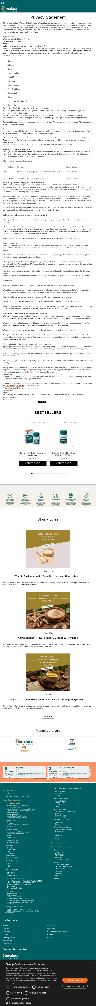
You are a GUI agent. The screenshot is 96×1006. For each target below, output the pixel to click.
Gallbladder (11, 853)
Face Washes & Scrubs (63, 866)
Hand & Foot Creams (14, 897)
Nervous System (60, 809)
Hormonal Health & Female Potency (68, 788)
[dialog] (48, 983)
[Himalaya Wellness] (24, 742)
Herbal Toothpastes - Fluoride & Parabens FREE (24, 881)
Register (6, 929)
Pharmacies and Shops (57, 932)
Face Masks (59, 870)
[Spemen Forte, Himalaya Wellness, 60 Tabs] (64, 436)
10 (54, 473)
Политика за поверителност (30, 983)
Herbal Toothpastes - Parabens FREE (20, 883)
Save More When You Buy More (17, 796)
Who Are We (35, 372)
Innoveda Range (13, 814)
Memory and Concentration (65, 812)
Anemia (9, 835)
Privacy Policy (9, 938)
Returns (6, 932)
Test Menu (7, 941)
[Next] (72, 444)
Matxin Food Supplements (16, 816)
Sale (7, 794)
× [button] (93, 963)
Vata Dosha (11, 872)
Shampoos (59, 852)
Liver (8, 851)
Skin (8, 867)
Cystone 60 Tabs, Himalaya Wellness (32, 454)
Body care (9, 891)
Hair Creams (59, 856)
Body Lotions (11, 895)
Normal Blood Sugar (13, 858)
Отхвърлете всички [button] (75, 986)
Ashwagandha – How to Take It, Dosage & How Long (48, 638)
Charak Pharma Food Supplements (20, 811)
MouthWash (11, 886)
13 (61, 473)
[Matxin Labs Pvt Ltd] (72, 749)
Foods (57, 839)
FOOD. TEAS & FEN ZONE (15, 879)
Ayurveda (51, 929)
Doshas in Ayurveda (13, 870)
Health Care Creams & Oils (17, 899)
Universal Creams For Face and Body (20, 900)
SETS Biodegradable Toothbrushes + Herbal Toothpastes (22, 912)
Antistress (58, 813)
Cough (57, 796)
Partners (50, 935)
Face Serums (59, 868)
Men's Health (10, 821)
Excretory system (12, 840)
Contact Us (7, 944)
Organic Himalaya (13, 807)
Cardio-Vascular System (62, 827)
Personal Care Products (61, 847)
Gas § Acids (11, 850)
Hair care (57, 850)
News (49, 938)
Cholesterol (59, 831)
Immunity (58, 794)
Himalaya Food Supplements (17, 805)
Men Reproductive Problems (17, 825)
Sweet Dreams (60, 815)
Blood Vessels (12, 837)
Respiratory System (61, 799)
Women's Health (12, 829)
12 (59, 473)
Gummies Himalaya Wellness (17, 818)
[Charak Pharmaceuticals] (72, 742)
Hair (8, 865)
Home (5, 926)
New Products (56, 843)
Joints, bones (10, 855)
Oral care (57, 878)
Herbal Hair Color (61, 859)
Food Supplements (11, 800)
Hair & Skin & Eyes (13, 861)
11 (57, 473)
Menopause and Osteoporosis (18, 832)
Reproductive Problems (15, 834)
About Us (51, 926)
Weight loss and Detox (62, 820)
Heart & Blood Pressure (63, 829)
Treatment (58, 873)
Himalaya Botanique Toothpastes (19, 884)
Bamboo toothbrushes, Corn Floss (19, 909)
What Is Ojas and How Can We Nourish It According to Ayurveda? (48, 699)
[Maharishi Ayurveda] (24, 749)
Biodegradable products (14, 907)
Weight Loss (59, 822)
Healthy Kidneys (13, 842)
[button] (33, 1003)
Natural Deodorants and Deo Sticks (20, 902)
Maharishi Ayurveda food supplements (21, 809)
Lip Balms (58, 872)
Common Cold (60, 803)
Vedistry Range (12, 812)
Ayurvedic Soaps (13, 893)
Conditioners (59, 854)
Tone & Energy (60, 817)
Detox (57, 824)
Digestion (9, 845)
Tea (56, 837)
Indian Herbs (59, 857)
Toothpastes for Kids (14, 888)
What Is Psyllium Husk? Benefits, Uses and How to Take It (47, 576)
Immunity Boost (60, 801)
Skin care (57, 862)
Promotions (7, 791)
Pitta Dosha (11, 874)
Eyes (8, 863)
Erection (10, 826)
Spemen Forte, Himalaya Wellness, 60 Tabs (63, 454)
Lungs (57, 806)
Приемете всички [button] (75, 980)
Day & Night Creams (62, 865)
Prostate (10, 823)
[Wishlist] (53, 3)
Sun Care (10, 904)
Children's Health (60, 791)
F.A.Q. (5, 935)
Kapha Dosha (12, 876)
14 (64, 473)
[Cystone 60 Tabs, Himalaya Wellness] (32, 436)
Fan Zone (58, 835)
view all (48, 716)
